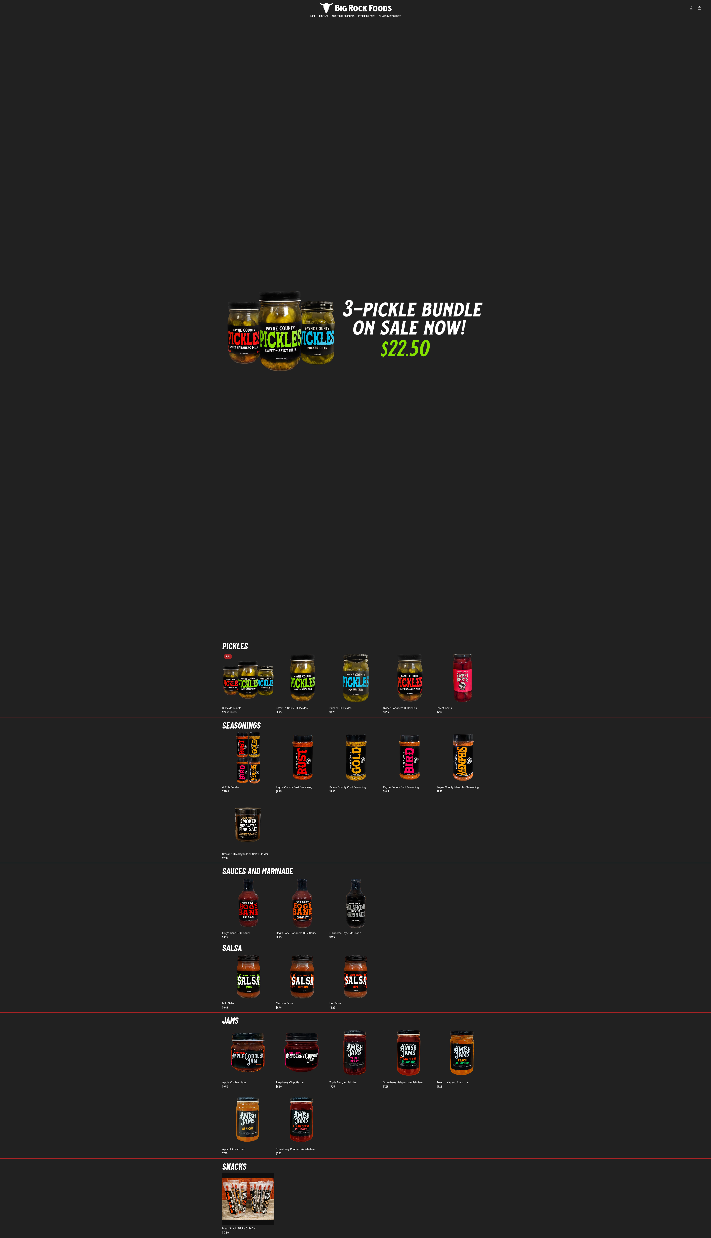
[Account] (691, 8)
